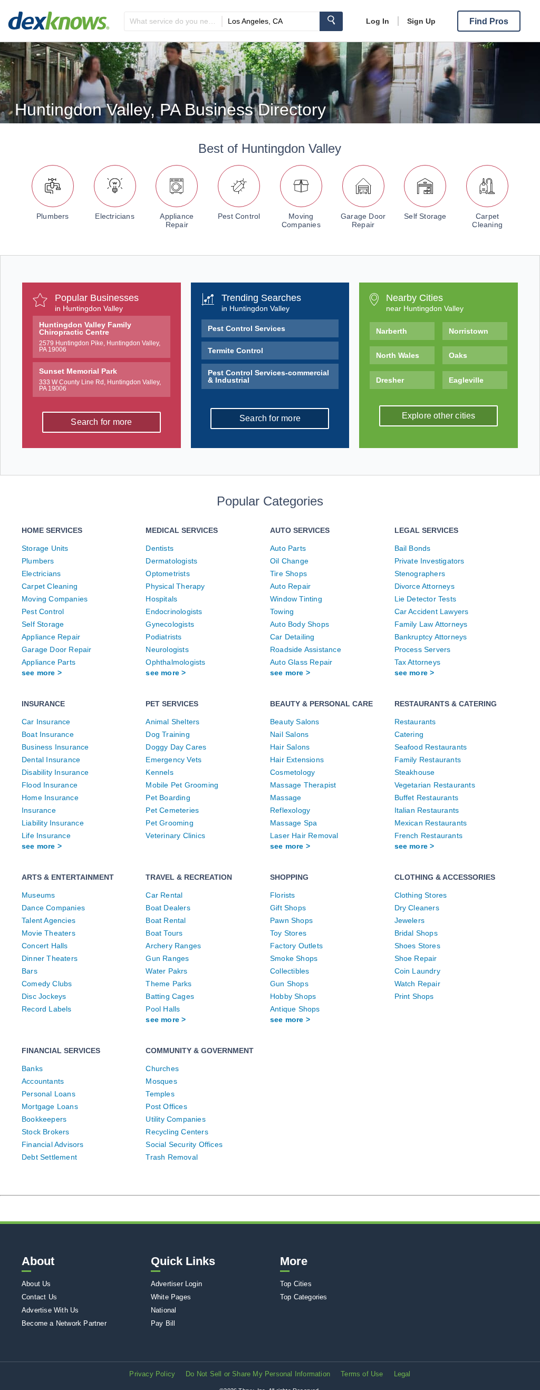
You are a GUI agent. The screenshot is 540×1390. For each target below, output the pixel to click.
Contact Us (39, 1297)
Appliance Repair (177, 220)
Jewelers (409, 920)
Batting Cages (170, 996)
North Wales (397, 355)
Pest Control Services (246, 328)
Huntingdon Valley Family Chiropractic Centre (99, 336)
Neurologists (167, 649)
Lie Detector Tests (425, 599)
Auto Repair (290, 586)
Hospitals (161, 599)
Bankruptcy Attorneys (430, 637)
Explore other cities (439, 415)
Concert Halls (45, 945)
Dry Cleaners (416, 907)
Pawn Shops (291, 920)
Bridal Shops (416, 933)
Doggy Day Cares (176, 747)
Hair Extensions (297, 759)
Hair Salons (290, 747)
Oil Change (289, 561)
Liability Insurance (53, 823)
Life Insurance (46, 835)
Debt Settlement (49, 1157)
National (164, 1310)
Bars (29, 971)
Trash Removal (172, 1157)
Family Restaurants (427, 759)
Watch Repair (417, 983)
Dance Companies (53, 907)
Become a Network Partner (64, 1323)
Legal (402, 1374)
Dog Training (167, 734)
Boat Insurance (48, 734)
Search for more (101, 421)
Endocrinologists (174, 611)
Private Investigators (429, 561)
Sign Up (421, 21)
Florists (282, 895)
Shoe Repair (415, 958)
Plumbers (52, 216)
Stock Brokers (46, 1131)
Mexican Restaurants (430, 823)
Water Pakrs (166, 971)
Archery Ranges (173, 945)
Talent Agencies (48, 920)
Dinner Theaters (50, 958)
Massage (285, 797)
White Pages (171, 1297)
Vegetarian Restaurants (434, 785)
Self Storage (425, 216)
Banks (32, 1068)
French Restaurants (428, 835)
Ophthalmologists (175, 662)
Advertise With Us (50, 1310)
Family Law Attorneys (431, 624)
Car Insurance (46, 721)
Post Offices (166, 1106)
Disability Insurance (55, 772)
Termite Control (235, 350)
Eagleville (466, 380)
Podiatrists (163, 637)
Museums (38, 895)
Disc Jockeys (44, 996)
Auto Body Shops (299, 624)
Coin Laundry (417, 971)
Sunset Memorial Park (100, 379)
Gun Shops (289, 983)
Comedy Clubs (47, 983)
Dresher (390, 380)
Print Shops (414, 996)
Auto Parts (288, 548)
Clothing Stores (420, 895)
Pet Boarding (168, 797)
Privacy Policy (152, 1374)
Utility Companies (175, 1119)
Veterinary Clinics (175, 835)
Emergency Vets (173, 759)
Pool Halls (163, 1009)
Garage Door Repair (363, 220)
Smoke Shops (293, 958)
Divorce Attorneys (424, 586)
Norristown (468, 331)
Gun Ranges (167, 958)
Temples (160, 1094)
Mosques (161, 1081)
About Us (36, 1284)
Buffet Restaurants (426, 797)
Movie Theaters (48, 933)
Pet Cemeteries (172, 810)
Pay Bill (163, 1323)
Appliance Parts (48, 662)
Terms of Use (362, 1374)
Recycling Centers (177, 1131)
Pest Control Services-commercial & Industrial (268, 376)
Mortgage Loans (50, 1106)
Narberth (391, 331)
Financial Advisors (53, 1144)
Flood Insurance (50, 785)
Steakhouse (414, 772)
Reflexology (290, 810)
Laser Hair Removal (304, 835)
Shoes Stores (417, 945)
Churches (162, 1068)
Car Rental (164, 895)
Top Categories (303, 1297)
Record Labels (47, 1009)
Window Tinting (296, 599)
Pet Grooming (169, 823)
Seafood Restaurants (430, 747)
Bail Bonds (412, 548)
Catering (409, 734)
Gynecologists (170, 624)
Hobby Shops (293, 996)
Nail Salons (289, 734)
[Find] (331, 21)
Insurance (39, 810)
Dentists (159, 548)
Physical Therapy (175, 586)
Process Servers (422, 649)
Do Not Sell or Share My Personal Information (258, 1374)
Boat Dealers (168, 907)
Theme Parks (168, 983)
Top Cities (296, 1284)
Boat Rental (166, 920)
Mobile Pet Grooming (182, 785)
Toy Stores (288, 933)
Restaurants (415, 721)
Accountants (43, 1081)
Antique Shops (295, 1009)
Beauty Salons (295, 721)
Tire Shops (288, 573)
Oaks (458, 355)
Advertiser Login (176, 1284)
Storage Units (45, 548)
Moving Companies (301, 220)
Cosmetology (292, 772)
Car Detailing (292, 637)
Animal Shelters (172, 721)
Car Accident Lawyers (431, 611)
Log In (377, 21)
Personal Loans (48, 1094)
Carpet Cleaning (487, 220)
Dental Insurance (51, 759)
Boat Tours (164, 933)
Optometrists (167, 573)
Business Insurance (55, 747)
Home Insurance (50, 797)
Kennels (159, 772)
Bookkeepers (44, 1119)
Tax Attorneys (417, 662)
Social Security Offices (184, 1144)
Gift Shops (288, 907)
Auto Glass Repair (301, 662)
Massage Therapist (303, 785)
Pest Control (239, 216)
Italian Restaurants (426, 810)
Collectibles (289, 971)
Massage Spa (293, 823)
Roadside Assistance (305, 649)
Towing (282, 611)
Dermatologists (171, 561)
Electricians (114, 216)
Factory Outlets (296, 945)
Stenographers (420, 573)
